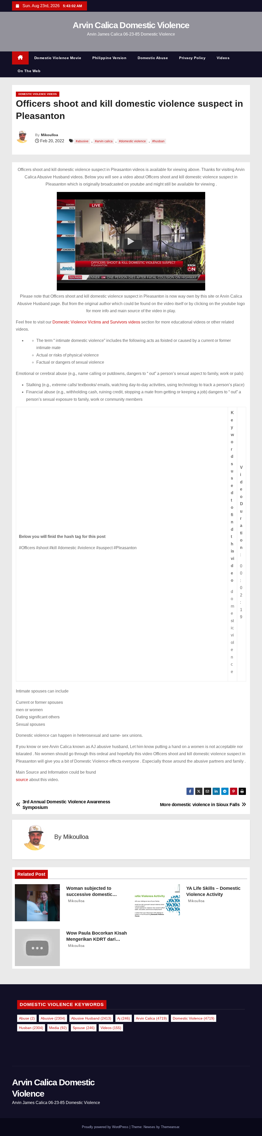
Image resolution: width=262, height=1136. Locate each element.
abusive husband (91, 1018)
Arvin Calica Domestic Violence (131, 25)
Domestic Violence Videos (37, 94)
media (58, 1028)
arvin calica (151, 1018)
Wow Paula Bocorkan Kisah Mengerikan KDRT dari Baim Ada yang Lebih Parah (96, 939)
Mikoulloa (49, 135)
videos (111, 1028)
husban (31, 1028)
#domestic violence (132, 141)
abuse (27, 1018)
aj (123, 1018)
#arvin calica (104, 141)
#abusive (82, 141)
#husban (158, 141)
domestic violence (193, 1018)
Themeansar (170, 1127)
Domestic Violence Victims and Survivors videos (96, 322)
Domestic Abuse (153, 58)
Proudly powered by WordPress (105, 1127)
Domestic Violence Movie (57, 58)
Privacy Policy (192, 58)
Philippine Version (109, 58)
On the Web (29, 71)
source (22, 779)
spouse (84, 1028)
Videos (223, 58)
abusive (53, 1018)
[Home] (20, 57)
